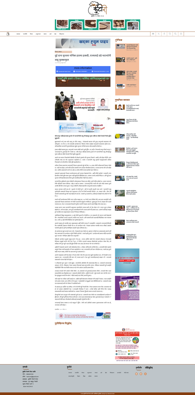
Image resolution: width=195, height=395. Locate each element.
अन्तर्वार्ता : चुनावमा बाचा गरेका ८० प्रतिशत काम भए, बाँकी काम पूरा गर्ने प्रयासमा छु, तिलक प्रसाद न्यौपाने (132, 209)
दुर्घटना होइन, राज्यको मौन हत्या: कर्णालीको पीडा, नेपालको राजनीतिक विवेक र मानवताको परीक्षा (132, 75)
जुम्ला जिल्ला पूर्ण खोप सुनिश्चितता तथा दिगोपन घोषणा (132, 121)
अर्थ (50, 34)
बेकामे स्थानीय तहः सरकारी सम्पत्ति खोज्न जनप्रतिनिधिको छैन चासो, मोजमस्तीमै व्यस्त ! (132, 108)
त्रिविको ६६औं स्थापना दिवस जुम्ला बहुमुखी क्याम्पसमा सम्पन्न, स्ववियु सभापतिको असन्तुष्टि (132, 151)
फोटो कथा (126, 373)
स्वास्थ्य (96, 376)
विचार (31, 34)
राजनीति (25, 34)
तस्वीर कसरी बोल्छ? (131, 85)
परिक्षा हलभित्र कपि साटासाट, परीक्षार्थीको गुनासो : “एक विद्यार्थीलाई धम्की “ (132, 136)
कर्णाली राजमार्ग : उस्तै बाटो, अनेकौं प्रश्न (132, 59)
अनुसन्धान (38, 34)
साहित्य (89, 376)
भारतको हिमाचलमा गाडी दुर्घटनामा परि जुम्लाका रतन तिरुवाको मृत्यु (132, 46)
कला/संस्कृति (71, 376)
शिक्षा (84, 376)
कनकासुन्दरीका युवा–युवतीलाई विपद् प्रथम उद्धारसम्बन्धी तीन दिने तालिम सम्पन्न (131, 237)
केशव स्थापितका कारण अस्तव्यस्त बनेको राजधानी (132, 221)
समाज (45, 34)
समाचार (18, 34)
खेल (55, 34)
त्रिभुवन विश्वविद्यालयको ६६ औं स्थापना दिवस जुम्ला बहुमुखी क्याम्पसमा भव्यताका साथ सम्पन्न (132, 165)
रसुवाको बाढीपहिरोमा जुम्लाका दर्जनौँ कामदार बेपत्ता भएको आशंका (131, 192)
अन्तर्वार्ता (119, 373)
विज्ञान (78, 376)
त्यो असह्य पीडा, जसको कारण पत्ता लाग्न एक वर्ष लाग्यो (131, 178)
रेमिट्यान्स (61, 34)
